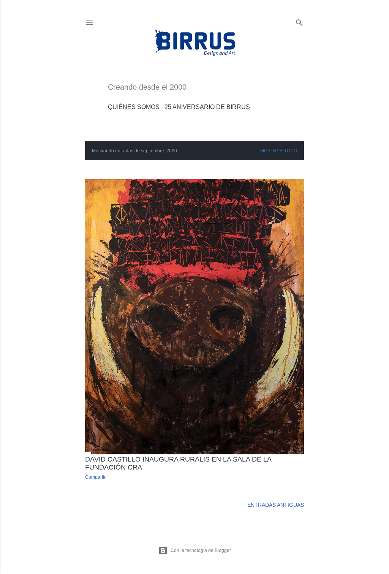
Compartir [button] (95, 477)
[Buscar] (299, 21)
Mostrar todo (278, 150)
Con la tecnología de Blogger (201, 550)
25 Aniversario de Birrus (207, 107)
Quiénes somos (134, 107)
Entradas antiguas (275, 505)
